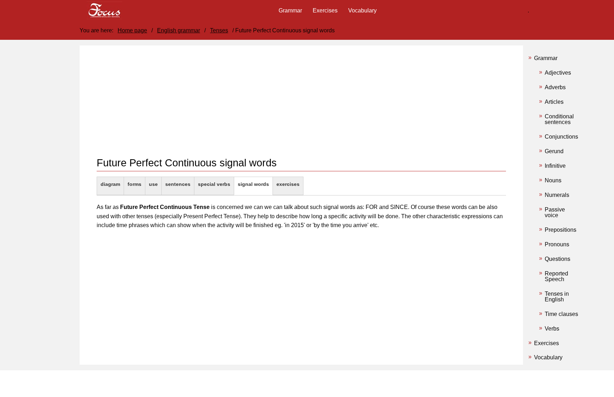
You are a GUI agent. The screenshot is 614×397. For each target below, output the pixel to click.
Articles (554, 102)
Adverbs (555, 87)
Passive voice (555, 212)
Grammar (546, 58)
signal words (253, 184)
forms (134, 184)
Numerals (557, 195)
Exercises (546, 343)
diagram (110, 184)
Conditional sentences (559, 119)
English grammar (178, 30)
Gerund (554, 151)
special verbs (214, 184)
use (153, 184)
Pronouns (557, 244)
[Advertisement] (301, 106)
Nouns (553, 180)
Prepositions (560, 230)
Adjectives (558, 73)
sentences (177, 184)
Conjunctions (561, 137)
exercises (288, 184)
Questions (557, 259)
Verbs (552, 329)
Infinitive (555, 166)
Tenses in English (557, 296)
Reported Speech (556, 276)
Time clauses (561, 314)
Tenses (219, 30)
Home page (132, 30)
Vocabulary (548, 357)
